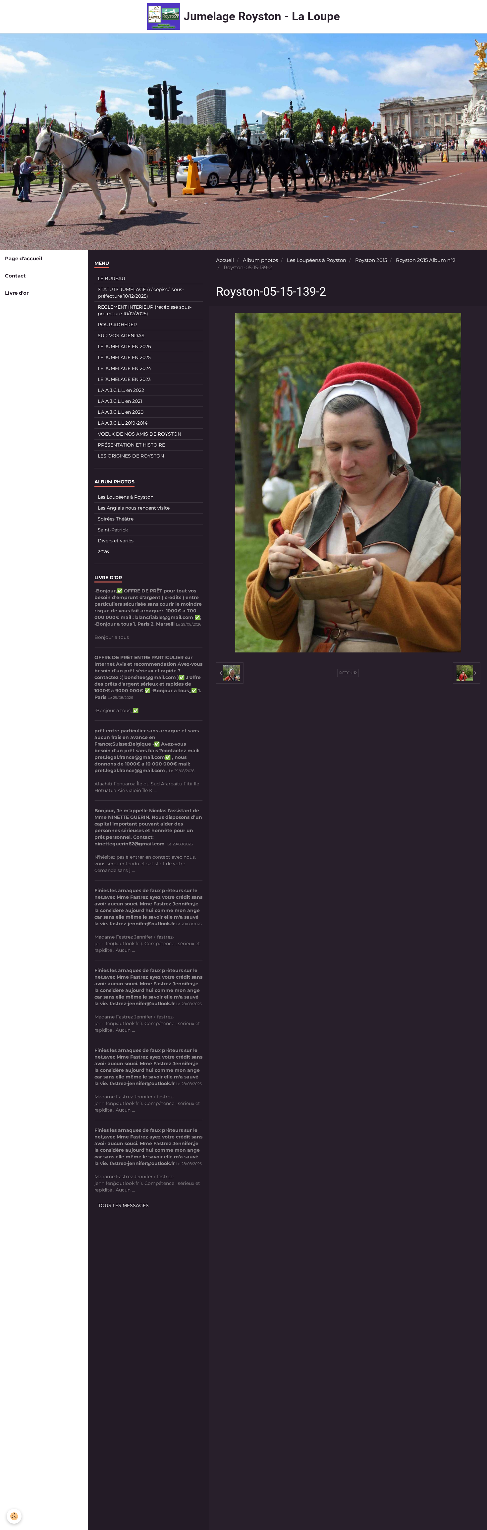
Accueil (225, 260)
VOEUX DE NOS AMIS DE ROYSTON (139, 434)
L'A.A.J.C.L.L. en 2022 (121, 390)
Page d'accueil (23, 258)
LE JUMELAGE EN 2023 (124, 379)
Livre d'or (16, 293)
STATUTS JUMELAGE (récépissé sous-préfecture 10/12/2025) (141, 292)
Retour (348, 672)
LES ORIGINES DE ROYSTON (131, 456)
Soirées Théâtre (116, 519)
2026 (103, 552)
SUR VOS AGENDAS (121, 335)
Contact (15, 276)
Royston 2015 (371, 260)
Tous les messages (123, 1205)
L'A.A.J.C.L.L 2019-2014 (122, 423)
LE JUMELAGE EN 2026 (124, 346)
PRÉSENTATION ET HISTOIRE (131, 445)
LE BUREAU (111, 278)
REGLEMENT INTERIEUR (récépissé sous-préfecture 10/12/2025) (144, 310)
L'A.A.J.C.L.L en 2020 (120, 412)
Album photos (260, 260)
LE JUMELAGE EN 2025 (124, 357)
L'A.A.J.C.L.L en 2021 (120, 401)
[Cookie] (14, 1516)
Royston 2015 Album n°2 (426, 260)
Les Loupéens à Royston (316, 260)
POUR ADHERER (117, 325)
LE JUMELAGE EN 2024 (124, 368)
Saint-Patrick (113, 530)
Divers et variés (116, 541)
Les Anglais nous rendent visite (134, 508)
